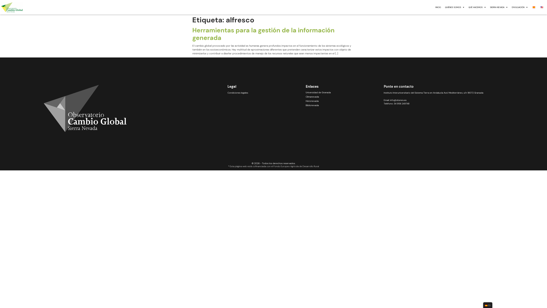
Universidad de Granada (318, 92)
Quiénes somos (453, 7)
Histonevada (312, 101)
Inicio (438, 7)
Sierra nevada (497, 7)
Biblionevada (312, 105)
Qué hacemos (476, 7)
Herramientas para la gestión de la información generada (263, 34)
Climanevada (312, 96)
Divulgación (518, 7)
